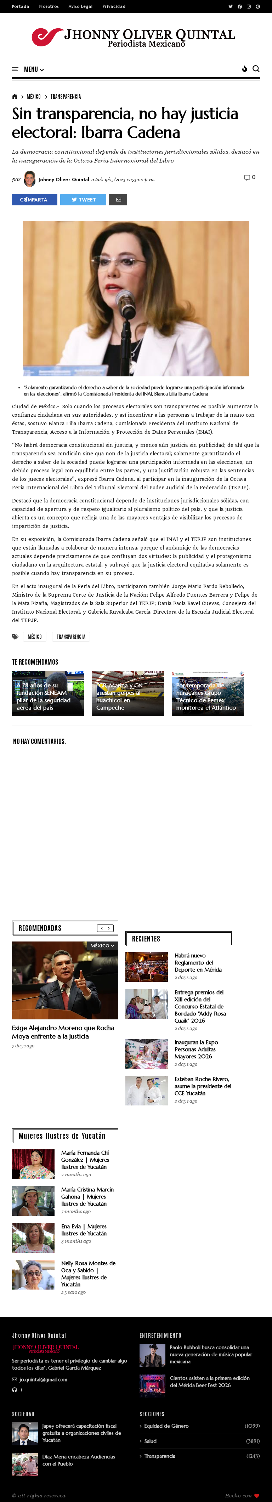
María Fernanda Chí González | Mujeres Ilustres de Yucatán (85, 1159)
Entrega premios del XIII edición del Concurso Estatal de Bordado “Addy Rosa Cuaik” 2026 (200, 1006)
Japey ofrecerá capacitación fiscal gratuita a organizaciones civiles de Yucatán (81, 1433)
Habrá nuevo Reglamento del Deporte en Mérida (198, 962)
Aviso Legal (81, 6)
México (34, 96)
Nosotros (49, 6)
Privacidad (114, 6)
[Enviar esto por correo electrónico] (118, 199)
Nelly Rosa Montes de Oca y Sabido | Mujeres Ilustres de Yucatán (88, 1274)
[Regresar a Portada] (254, 1485)
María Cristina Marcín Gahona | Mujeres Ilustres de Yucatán (87, 1196)
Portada (20, 6)
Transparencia (65, 96)
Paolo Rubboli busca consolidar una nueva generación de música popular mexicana (211, 1354)
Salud (150, 1441)
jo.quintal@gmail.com (42, 1379)
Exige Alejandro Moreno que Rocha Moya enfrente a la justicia (63, 1032)
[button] (34, 69)
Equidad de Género (166, 1426)
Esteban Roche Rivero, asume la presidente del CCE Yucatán (203, 1086)
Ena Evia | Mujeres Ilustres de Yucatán (84, 1230)
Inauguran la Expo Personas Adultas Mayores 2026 (196, 1049)
